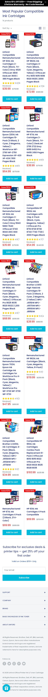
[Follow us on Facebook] (4, 663)
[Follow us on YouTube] (24, 663)
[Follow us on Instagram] (14, 663)
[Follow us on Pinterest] (19, 663)
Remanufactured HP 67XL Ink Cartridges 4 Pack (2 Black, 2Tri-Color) (12, 514)
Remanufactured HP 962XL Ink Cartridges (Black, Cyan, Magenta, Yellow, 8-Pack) (36, 361)
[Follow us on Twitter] (9, 663)
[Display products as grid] (40, 28)
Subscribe (24, 577)
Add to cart (12, 99)
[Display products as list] (44, 28)
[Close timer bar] (45, 2)
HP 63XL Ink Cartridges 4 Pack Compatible (36, 511)
